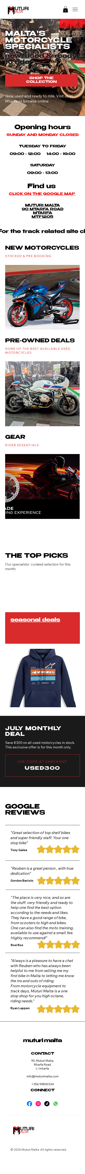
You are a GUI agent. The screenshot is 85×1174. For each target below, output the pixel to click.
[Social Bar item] (29, 1103)
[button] (65, 9)
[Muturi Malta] (55, 1103)
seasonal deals (35, 620)
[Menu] (75, 9)
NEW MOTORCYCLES (42, 248)
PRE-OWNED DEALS (40, 341)
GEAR (15, 437)
